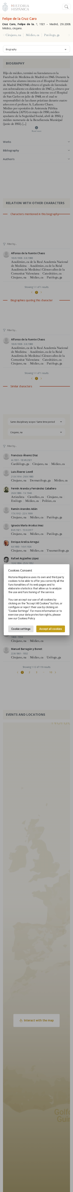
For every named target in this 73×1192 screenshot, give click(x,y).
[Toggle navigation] (66, 7)
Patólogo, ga (52, 35)
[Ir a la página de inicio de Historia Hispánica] (18, 6)
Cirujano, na (13, 35)
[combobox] (36, 49)
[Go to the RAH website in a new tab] (5, 6)
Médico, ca (32, 35)
